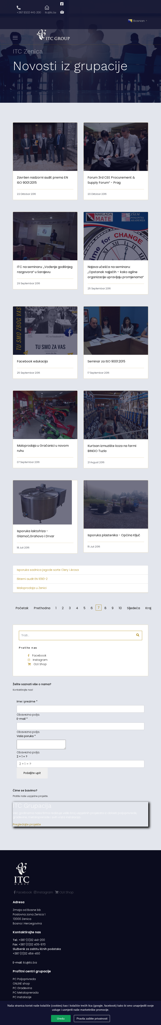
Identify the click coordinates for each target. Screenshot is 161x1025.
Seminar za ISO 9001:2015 (106, 361)
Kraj (148, 608)
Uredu (61, 1018)
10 (120, 608)
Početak (22, 608)
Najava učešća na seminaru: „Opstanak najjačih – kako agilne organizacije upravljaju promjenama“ (116, 272)
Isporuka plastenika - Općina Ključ (114, 535)
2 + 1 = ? (22, 756)
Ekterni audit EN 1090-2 (32, 579)
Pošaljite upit (32, 773)
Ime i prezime (27, 701)
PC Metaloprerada (25, 993)
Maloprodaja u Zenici (32, 588)
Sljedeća (133, 608)
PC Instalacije (22, 997)
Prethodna (42, 608)
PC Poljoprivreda (24, 979)
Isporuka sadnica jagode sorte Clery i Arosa (48, 570)
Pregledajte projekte (27, 824)
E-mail (22, 719)
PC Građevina (22, 988)
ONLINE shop (21, 984)
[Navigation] (15, 38)
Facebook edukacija (32, 361)
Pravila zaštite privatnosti (92, 1018)
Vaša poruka (26, 736)
